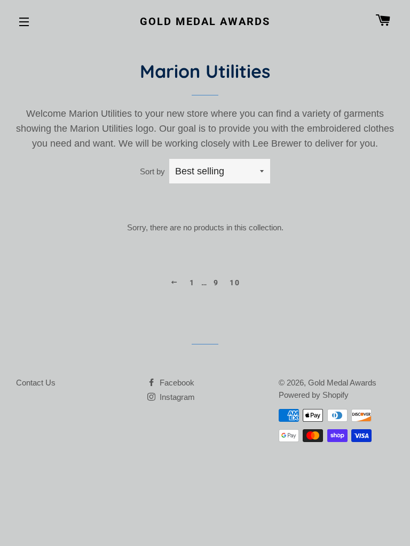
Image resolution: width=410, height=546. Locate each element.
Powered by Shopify (314, 394)
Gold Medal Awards (205, 21)
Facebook (175, 382)
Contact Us (36, 382)
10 (235, 282)
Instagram (176, 397)
